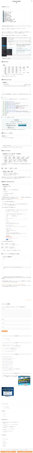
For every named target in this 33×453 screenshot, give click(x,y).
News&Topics (4, 444)
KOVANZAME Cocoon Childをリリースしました (9, 349)
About (3, 440)
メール (3, 323)
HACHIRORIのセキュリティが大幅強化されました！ (10, 348)
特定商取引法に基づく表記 (16, 449)
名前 (3, 319)
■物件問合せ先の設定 (7, 15)
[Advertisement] (16, 293)
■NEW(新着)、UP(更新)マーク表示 (9, 19)
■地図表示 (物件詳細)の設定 (8, 20)
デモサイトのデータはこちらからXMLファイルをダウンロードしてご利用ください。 (14, 284)
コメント (3, 308)
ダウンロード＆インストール (8, 11)
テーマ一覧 (4, 441)
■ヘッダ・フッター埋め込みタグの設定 (10, 21)
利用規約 (26, 449)
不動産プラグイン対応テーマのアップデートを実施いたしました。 (12, 345)
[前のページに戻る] (28, 299)
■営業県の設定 (6, 14)
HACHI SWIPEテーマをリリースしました (8, 351)
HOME (3, 437)
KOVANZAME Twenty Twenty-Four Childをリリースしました (11, 346)
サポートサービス (24, 451)
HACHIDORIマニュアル (6, 338)
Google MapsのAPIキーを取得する (18, 199)
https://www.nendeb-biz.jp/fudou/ (7, 29)
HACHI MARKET (5, 416)
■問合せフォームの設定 (8, 16)
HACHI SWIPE (4, 413)
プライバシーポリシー (8, 449)
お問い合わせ (21, 449)
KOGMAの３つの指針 (8, 451)
